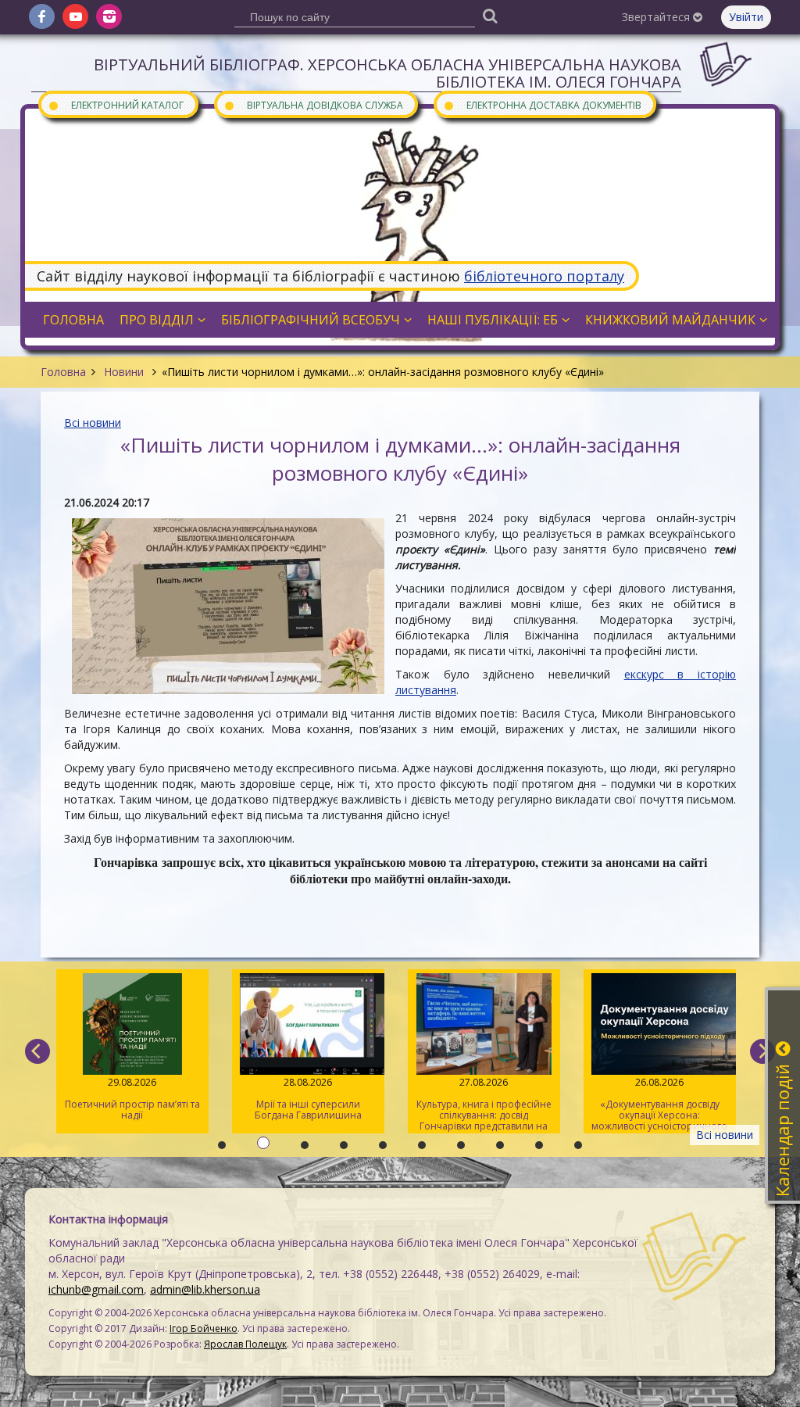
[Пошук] (490, 15)
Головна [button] (73, 319)
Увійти (746, 16)
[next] (762, 1051)
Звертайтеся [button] (657, 16)
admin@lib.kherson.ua (205, 1289)
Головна (63, 371)
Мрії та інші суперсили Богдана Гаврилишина (308, 1099)
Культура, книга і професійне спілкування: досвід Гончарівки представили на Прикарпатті (484, 1104)
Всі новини (92, 422)
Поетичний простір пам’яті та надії (132, 1099)
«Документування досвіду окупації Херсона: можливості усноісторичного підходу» (659, 1104)
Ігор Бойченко (204, 1328)
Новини (124, 371)
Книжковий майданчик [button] (670, 319)
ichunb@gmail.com (96, 1289)
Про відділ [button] (157, 319)
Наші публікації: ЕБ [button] (492, 319)
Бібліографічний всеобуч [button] (310, 319)
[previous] (37, 1051)
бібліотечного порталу (544, 276)
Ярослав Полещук (245, 1344)
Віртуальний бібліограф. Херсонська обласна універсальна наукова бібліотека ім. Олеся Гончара (387, 73)
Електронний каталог (116, 104)
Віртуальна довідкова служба (313, 104)
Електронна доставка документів (542, 104)
